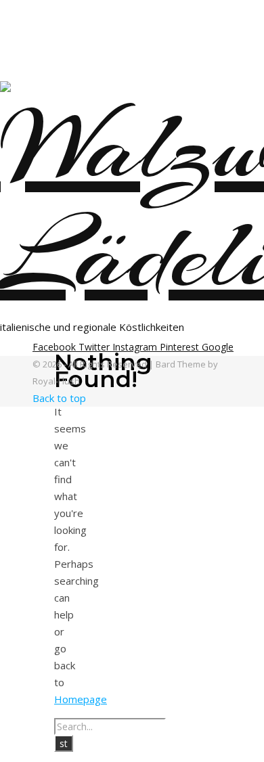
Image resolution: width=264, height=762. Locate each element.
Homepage (80, 699)
